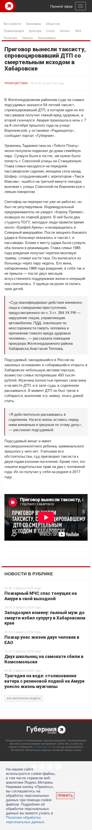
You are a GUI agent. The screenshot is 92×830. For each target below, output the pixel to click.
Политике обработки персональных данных (25, 819)
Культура (35, 31)
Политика (10, 38)
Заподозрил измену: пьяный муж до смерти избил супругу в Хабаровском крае (44, 618)
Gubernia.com (43, 746)
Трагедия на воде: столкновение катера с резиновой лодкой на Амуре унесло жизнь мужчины (44, 681)
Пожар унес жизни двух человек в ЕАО (41, 640)
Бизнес (65, 31)
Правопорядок (14, 31)
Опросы (27, 38)
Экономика (33, 23)
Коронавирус (47, 38)
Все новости (12, 23)
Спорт (50, 31)
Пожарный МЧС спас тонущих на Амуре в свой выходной (40, 596)
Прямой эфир (61, 6)
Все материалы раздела (24, 698)
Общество (53, 23)
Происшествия (16, 83)
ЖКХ (78, 31)
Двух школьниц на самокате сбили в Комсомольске (43, 659)
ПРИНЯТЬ (65, 796)
